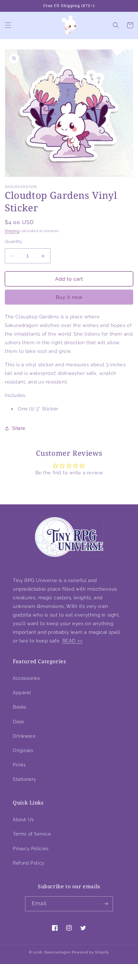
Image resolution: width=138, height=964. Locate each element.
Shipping (12, 231)
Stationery (24, 779)
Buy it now (69, 297)
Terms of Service (32, 833)
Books (19, 707)
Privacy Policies (31, 848)
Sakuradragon (57, 952)
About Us (23, 819)
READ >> (72, 641)
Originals (23, 750)
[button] (8, 25)
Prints (19, 764)
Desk (18, 721)
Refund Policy (29, 863)
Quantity (13, 241)
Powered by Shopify (90, 952)
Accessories (26, 678)
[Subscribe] (106, 903)
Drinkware (24, 736)
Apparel (22, 692)
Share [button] (18, 428)
